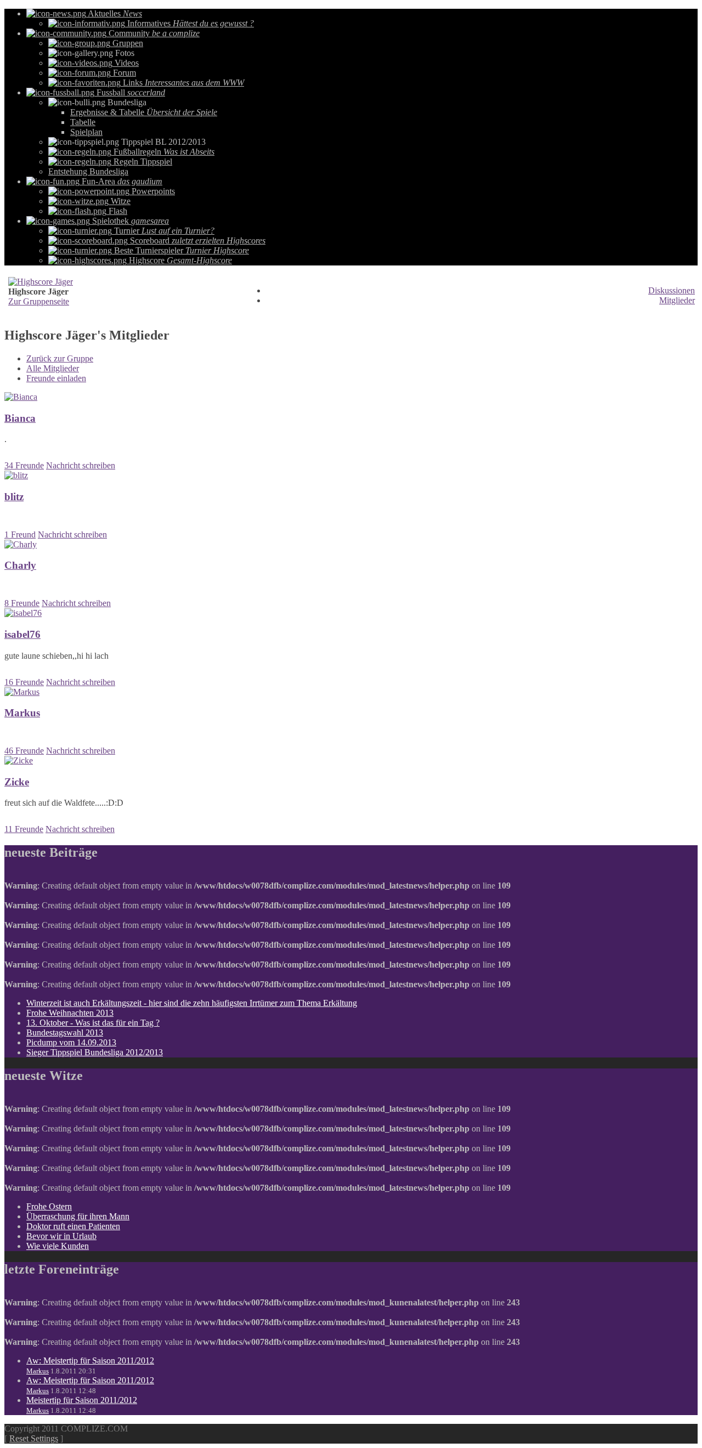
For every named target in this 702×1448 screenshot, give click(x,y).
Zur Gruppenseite (38, 301)
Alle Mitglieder (52, 368)
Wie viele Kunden (57, 1246)
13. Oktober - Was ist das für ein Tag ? (93, 1022)
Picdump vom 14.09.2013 (71, 1042)
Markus (37, 1371)
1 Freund (20, 534)
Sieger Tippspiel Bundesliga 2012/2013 (94, 1052)
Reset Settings (33, 1438)
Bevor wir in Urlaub (61, 1236)
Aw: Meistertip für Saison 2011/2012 (90, 1360)
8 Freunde (21, 603)
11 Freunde (23, 829)
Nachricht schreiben (80, 465)
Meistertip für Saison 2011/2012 (81, 1400)
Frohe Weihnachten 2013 (70, 1012)
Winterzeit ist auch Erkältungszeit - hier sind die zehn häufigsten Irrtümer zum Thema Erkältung (191, 1003)
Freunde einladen (56, 378)
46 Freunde (24, 750)
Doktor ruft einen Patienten (73, 1226)
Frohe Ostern (49, 1206)
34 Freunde (24, 465)
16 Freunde (24, 682)
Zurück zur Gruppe (59, 358)
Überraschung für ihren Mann (77, 1216)
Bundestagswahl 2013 (64, 1032)
